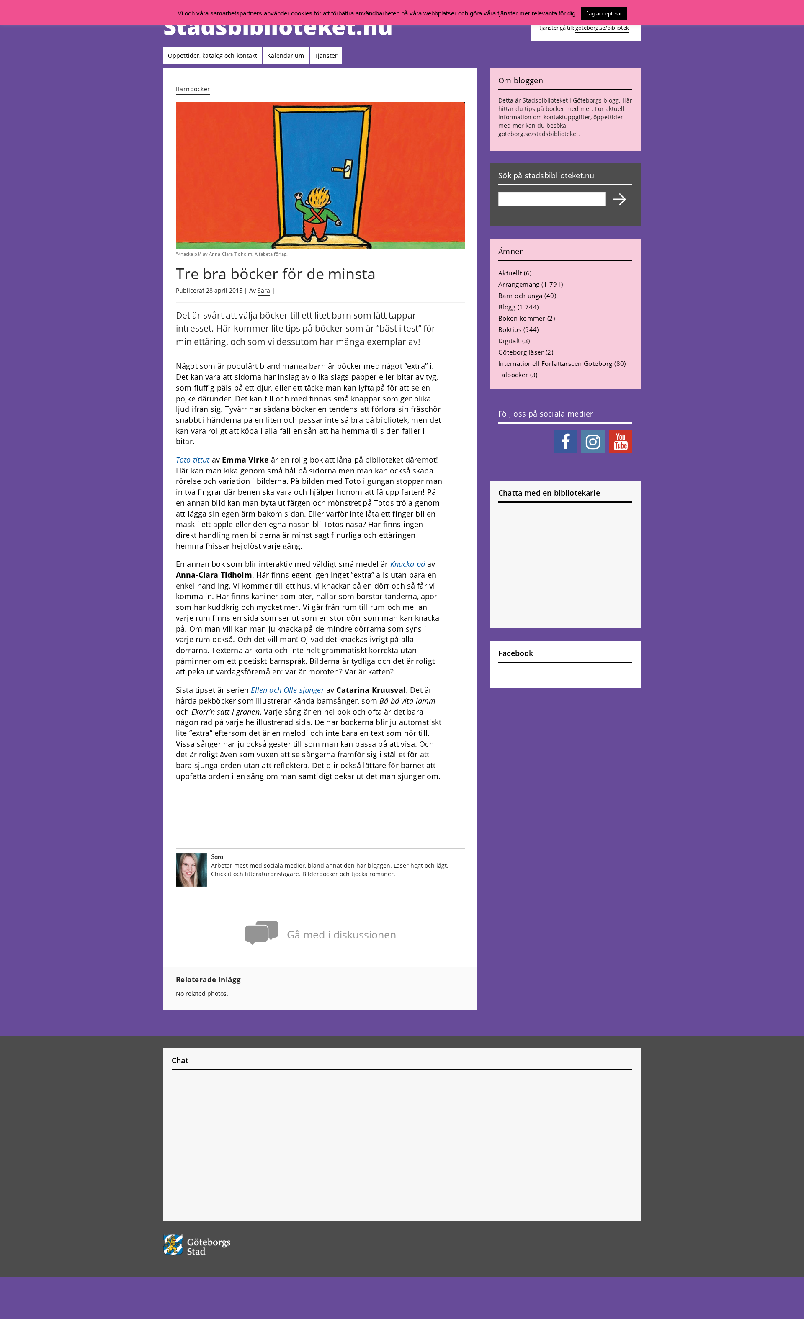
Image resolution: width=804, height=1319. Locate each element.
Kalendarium (285, 55)
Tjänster (326, 55)
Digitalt (509, 341)
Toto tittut (193, 460)
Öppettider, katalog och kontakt (212, 55)
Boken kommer (521, 318)
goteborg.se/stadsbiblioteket (538, 134)
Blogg (506, 307)
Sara (264, 290)
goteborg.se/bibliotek (602, 27)
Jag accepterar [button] (604, 13)
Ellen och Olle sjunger (287, 690)
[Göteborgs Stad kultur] (218, 1245)
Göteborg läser (521, 352)
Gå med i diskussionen (341, 934)
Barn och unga (520, 295)
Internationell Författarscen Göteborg (555, 363)
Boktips (509, 329)
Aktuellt (510, 273)
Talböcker (513, 374)
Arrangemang (519, 284)
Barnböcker (193, 89)
